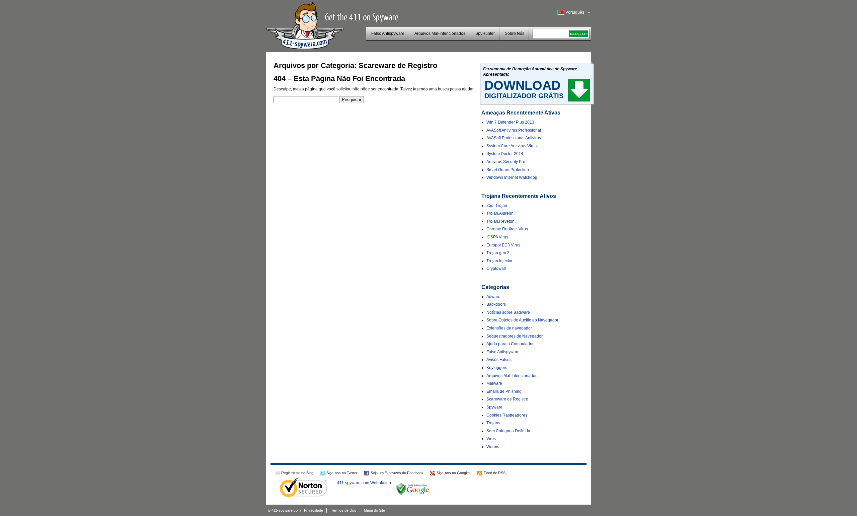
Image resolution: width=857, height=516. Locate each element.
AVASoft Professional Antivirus (513, 138)
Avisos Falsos (499, 359)
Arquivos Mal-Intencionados (439, 33)
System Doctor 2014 (504, 153)
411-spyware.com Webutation (364, 483)
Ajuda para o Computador (510, 344)
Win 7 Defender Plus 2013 (510, 122)
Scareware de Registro (507, 399)
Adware (493, 296)
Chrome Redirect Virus (507, 229)
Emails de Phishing (504, 391)
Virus (491, 438)
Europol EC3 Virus (503, 245)
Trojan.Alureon (500, 213)
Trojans (493, 423)
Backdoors (496, 304)
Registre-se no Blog (297, 473)
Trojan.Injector (499, 261)
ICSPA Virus (497, 237)
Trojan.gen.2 (498, 252)
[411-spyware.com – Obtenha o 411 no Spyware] (304, 25)
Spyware (494, 407)
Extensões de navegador (509, 328)
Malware (494, 383)
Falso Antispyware (387, 33)
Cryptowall (496, 268)
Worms (492, 446)
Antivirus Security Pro (505, 161)
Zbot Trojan (496, 205)
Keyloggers (496, 367)
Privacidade (313, 510)
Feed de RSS (494, 473)
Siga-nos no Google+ (454, 473)
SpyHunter (485, 33)
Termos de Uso (343, 510)
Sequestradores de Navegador (514, 336)
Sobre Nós (514, 33)
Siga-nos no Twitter (342, 473)
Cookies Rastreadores (506, 415)
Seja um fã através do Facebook (397, 473)
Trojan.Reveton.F (502, 221)
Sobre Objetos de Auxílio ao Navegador (522, 320)
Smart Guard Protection (507, 169)
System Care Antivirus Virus (511, 146)
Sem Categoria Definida (508, 431)
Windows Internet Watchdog (511, 177)
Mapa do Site (374, 510)
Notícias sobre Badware (508, 312)
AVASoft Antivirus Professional (513, 130)
